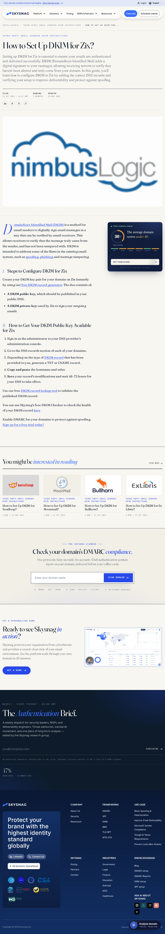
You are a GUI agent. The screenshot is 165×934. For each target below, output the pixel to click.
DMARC (106, 811)
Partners (75, 869)
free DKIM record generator (41, 285)
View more (154, 463)
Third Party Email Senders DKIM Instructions (52, 25)
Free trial (130, 13)
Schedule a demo (149, 13)
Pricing (74, 864)
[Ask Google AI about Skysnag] (137, 911)
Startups (106, 885)
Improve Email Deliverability (148, 820)
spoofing (32, 257)
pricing (70, 13)
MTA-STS (107, 837)
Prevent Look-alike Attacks (147, 844)
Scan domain (116, 577)
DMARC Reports (142, 876)
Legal (105, 869)
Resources (106, 13)
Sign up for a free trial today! (23, 425)
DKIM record (54, 357)
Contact (74, 875)
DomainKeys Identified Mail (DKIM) (39, 225)
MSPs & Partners (85, 13)
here (37, 410)
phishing (46, 257)
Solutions (54, 13)
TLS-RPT (106, 832)
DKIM (105, 821)
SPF (104, 816)
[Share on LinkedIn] (5, 103)
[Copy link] (25, 103)
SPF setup (139, 886)
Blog (136, 865)
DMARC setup (141, 870)
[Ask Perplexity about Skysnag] (143, 905)
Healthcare (107, 896)
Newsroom (76, 821)
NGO (104, 890)
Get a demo (14, 670)
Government (108, 864)
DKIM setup (140, 881)
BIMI (104, 827)
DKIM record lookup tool (39, 391)
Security (75, 816)
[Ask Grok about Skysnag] (149, 905)
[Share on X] (19, 103)
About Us (75, 811)
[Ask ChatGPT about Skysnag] (137, 905)
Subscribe (152, 749)
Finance (106, 875)
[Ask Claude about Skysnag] (156, 905)
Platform (37, 13)
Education (107, 880)
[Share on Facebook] (12, 103)
